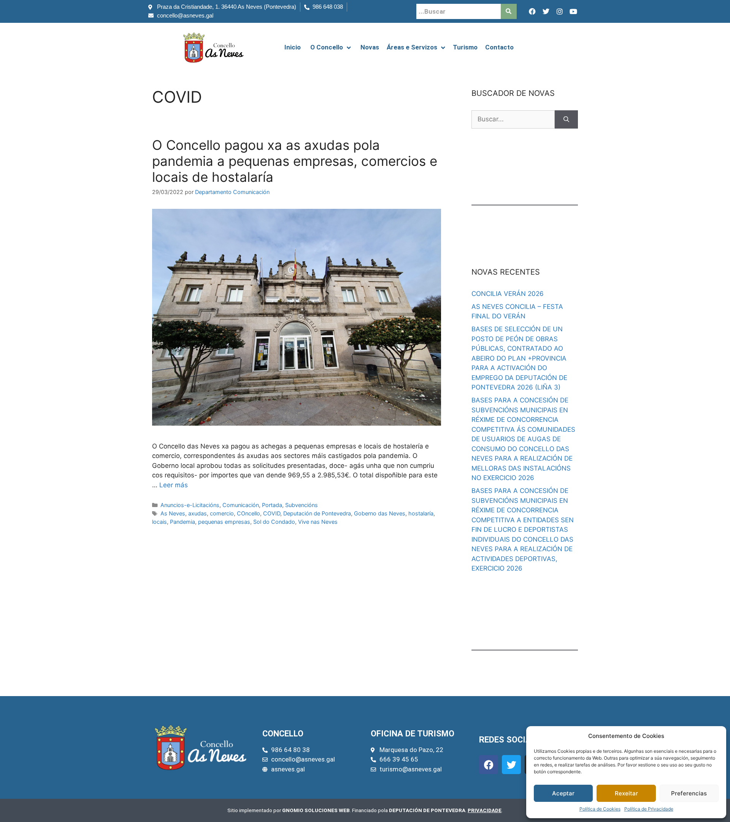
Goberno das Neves (379, 513)
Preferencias (689, 793)
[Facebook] (532, 11)
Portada (272, 505)
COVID (271, 513)
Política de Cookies (599, 809)
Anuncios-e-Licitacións (189, 505)
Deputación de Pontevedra (317, 513)
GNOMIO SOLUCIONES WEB (316, 810)
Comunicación (240, 505)
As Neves (172, 513)
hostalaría (420, 513)
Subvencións (301, 505)
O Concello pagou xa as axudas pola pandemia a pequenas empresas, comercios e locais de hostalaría (294, 161)
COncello (248, 513)
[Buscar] (566, 119)
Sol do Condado (274, 521)
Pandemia (182, 521)
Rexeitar (626, 793)
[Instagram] (560, 11)
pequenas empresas (224, 521)
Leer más (173, 485)
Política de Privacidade (648, 809)
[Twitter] (546, 11)
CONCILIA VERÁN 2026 (507, 293)
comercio (222, 513)
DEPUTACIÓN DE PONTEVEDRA (427, 810)
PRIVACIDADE (484, 810)
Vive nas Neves (318, 521)
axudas (197, 513)
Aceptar (563, 793)
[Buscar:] (513, 119)
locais (159, 521)
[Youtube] (573, 11)
